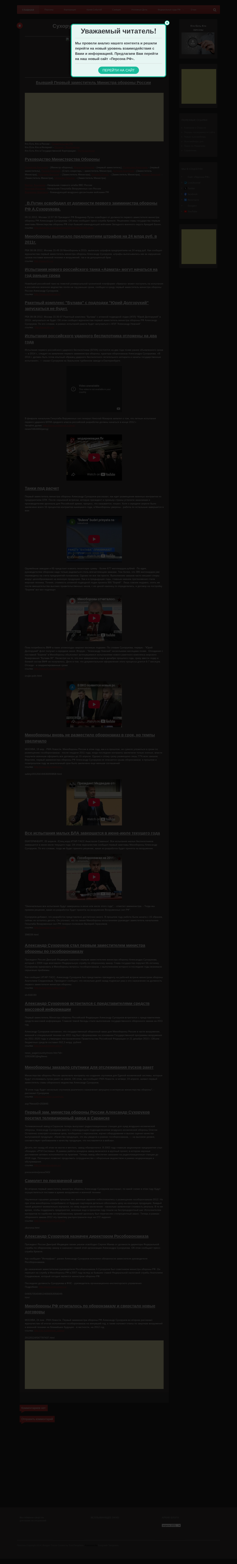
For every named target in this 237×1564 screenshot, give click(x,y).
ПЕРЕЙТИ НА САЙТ (119, 70)
